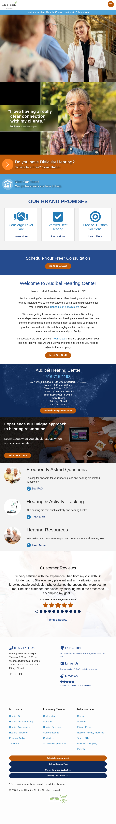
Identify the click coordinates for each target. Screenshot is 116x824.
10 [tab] (75, 611)
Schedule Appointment (58, 410)
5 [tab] (53, 611)
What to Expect (17, 455)
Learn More (84, 12)
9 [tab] (70, 611)
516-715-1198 (58, 376)
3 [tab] (45, 611)
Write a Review (58, 620)
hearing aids (60, 338)
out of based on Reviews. (76, 680)
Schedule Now (58, 266)
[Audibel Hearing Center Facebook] (10, 674)
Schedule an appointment (64, 307)
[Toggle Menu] (111, 4)
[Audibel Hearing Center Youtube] (20, 674)
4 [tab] (49, 611)
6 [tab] (58, 611)
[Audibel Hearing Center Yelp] (15, 674)
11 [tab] (79, 611)
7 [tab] (62, 611)
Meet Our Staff (58, 355)
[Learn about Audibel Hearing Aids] (58, 48)
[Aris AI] (58, 118)
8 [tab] (66, 611)
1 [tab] (36, 611)
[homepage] (9, 4)
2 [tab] (41, 611)
